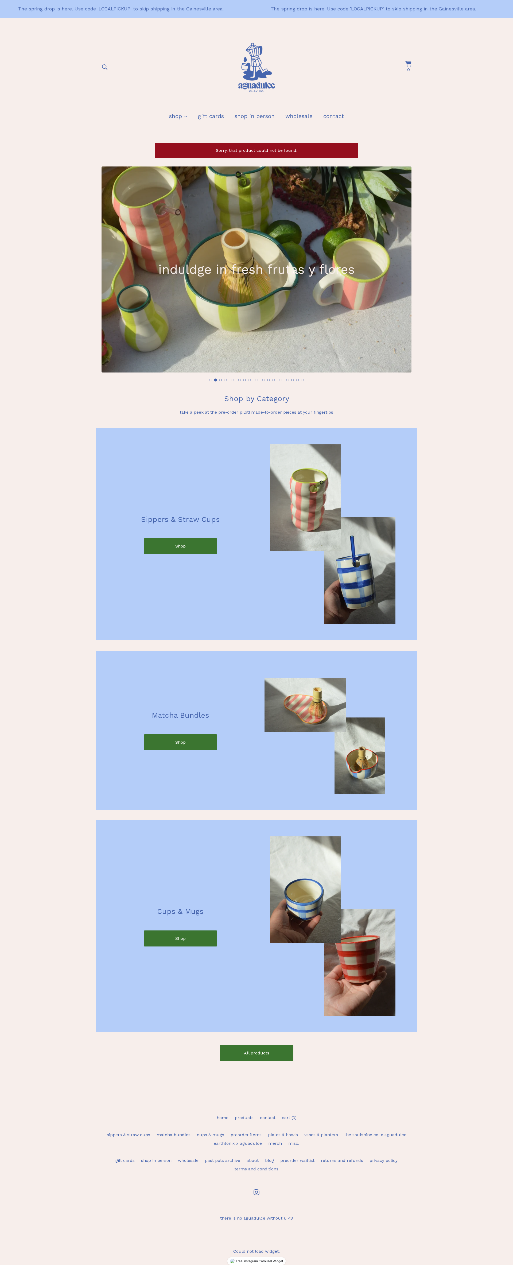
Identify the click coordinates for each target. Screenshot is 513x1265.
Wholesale (299, 116)
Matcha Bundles (174, 1134)
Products (244, 1117)
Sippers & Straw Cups (128, 1134)
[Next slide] (404, 265)
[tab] (206, 380)
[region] (256, 9)
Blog (269, 1160)
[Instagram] (256, 1192)
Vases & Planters (321, 1134)
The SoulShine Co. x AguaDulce (375, 1134)
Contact (333, 116)
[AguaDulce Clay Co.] (256, 67)
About (253, 1160)
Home (222, 1117)
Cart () (289, 1117)
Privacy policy (384, 1160)
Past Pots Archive (222, 1160)
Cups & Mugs (210, 1134)
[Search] (105, 67)
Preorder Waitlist (297, 1160)
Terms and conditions (256, 1168)
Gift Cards (211, 116)
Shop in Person (255, 116)
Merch (275, 1143)
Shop (180, 546)
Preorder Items (246, 1134)
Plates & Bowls (283, 1134)
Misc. (293, 1143)
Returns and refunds (342, 1160)
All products (256, 1053)
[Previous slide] (109, 265)
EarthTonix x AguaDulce (238, 1143)
